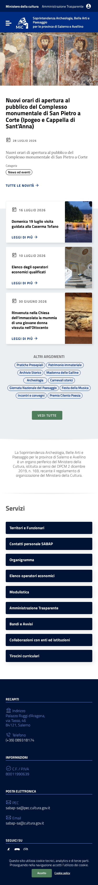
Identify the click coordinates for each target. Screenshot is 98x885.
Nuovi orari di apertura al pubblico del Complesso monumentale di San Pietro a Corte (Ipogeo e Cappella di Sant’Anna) (43, 113)
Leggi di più (23, 237)
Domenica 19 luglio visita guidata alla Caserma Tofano (35, 223)
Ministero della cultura (22, 6)
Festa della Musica (75, 388)
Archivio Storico (30, 372)
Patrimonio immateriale (65, 365)
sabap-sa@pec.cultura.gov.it (28, 808)
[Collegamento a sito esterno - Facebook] (8, 850)
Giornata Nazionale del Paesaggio (33, 388)
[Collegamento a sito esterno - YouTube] (17, 850)
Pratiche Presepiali (30, 365)
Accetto (41, 873)
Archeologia (35, 380)
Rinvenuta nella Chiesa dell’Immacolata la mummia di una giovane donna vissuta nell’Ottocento (34, 320)
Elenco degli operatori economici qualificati (30, 269)
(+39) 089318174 (20, 740)
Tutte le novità (20, 185)
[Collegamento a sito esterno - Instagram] (26, 850)
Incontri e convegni (31, 395)
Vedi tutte (47, 415)
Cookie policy (62, 873)
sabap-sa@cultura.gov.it (25, 823)
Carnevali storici (61, 380)
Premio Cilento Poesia (65, 395)
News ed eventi (19, 172)
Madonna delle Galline (62, 372)
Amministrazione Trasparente (62, 6)
